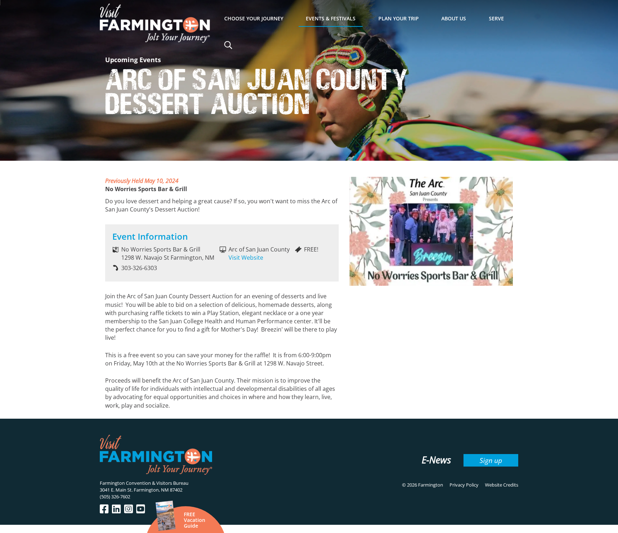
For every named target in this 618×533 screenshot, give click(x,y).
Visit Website (246, 257)
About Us (453, 18)
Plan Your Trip (398, 18)
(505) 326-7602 (115, 496)
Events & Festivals (330, 18)
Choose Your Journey (253, 18)
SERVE (496, 18)
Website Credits (501, 485)
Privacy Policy (464, 485)
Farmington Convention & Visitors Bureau (144, 483)
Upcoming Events (133, 59)
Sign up (491, 460)
